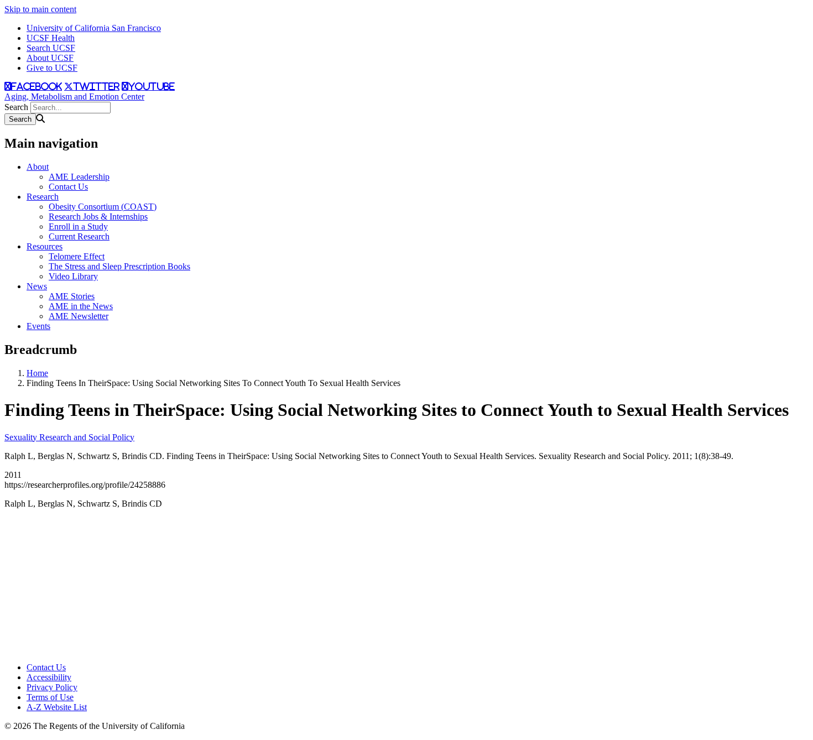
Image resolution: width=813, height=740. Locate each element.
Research (43, 196)
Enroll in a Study (78, 226)
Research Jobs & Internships (98, 216)
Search (16, 107)
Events (38, 326)
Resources (44, 246)
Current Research (79, 236)
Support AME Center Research (53, 608)
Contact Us (68, 186)
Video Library (73, 276)
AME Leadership (79, 176)
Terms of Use (50, 697)
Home (37, 373)
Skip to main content (40, 9)
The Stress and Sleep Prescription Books (119, 266)
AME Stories (72, 296)
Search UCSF (51, 48)
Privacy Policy (52, 687)
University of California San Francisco (94, 28)
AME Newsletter (78, 316)
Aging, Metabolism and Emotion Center (74, 96)
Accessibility (49, 677)
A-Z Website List (57, 707)
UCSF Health (51, 38)
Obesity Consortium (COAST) (103, 206)
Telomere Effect (77, 256)
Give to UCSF (52, 67)
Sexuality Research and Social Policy (69, 437)
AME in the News (81, 306)
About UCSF (50, 57)
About (38, 166)
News (37, 286)
